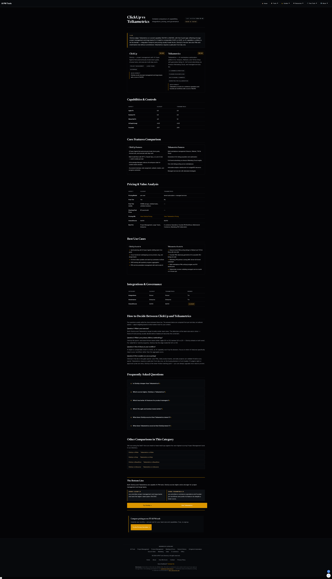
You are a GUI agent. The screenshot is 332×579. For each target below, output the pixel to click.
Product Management (157, 549)
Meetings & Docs (170, 549)
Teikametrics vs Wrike (147, 452)
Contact (172, 560)
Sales (167, 551)
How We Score (163, 560)
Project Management (143, 549)
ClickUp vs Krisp (133, 457)
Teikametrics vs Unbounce (151, 467)
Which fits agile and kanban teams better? (147, 409)
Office (182, 551)
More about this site (174, 570)
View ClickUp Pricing (146, 216)
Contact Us (171, 564)
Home (148, 560)
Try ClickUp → (147, 505)
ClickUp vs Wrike (133, 452)
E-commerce (174, 551)
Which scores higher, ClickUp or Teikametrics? (149, 392)
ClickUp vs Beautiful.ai (135, 462)
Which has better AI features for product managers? (151, 400)
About (154, 560)
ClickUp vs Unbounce (135, 467)
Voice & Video (152, 551)
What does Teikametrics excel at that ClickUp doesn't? (151, 426)
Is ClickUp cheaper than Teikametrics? (146, 383)
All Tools (132, 549)
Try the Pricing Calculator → (141, 527)
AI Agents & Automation (195, 549)
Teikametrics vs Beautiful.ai (151, 462)
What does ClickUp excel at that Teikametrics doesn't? (151, 417)
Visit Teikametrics (186, 505)
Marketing (160, 551)
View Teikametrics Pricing (171, 216)
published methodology (167, 568)
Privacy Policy (181, 560)
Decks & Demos (182, 549)
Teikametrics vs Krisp (146, 457)
